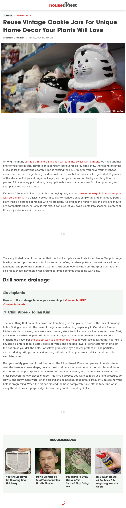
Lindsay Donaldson (15, 37)
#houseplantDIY (75, 300)
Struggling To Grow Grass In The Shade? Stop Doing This (77, 482)
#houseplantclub (14, 304)
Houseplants (24, 15)
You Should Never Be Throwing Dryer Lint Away (16, 480)
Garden (8, 15)
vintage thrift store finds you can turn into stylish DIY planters (62, 162)
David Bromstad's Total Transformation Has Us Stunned (48, 480)
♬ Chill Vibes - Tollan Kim (26, 312)
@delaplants (14, 292)
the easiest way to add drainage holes (54, 340)
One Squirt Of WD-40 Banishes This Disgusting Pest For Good (107, 482)
